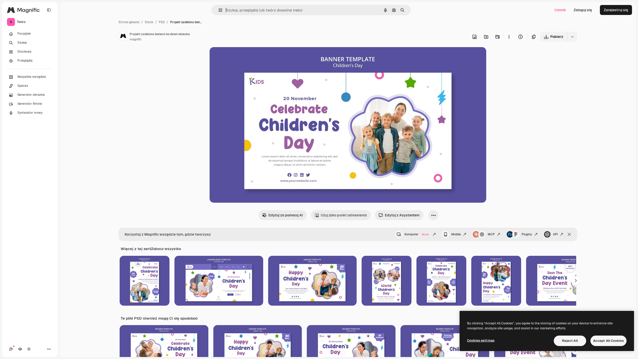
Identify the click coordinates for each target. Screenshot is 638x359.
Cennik (560, 10)
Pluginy (527, 234)
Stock (149, 22)
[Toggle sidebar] (49, 10)
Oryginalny (244, 56)
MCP (491, 234)
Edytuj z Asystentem (402, 215)
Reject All (570, 341)
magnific (136, 39)
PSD (162, 22)
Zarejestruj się (616, 10)
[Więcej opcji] (509, 37)
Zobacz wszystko (166, 249)
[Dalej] (575, 281)
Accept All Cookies (608, 341)
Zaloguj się (583, 10)
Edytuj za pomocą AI (285, 215)
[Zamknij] (569, 234)
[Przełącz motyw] (29, 349)
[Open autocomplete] (218, 10)
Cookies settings (480, 340)
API (555, 234)
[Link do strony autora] (123, 37)
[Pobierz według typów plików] (572, 37)
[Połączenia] (11, 349)
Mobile (456, 234)
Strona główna (129, 22)
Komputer (416, 234)
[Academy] (20, 349)
